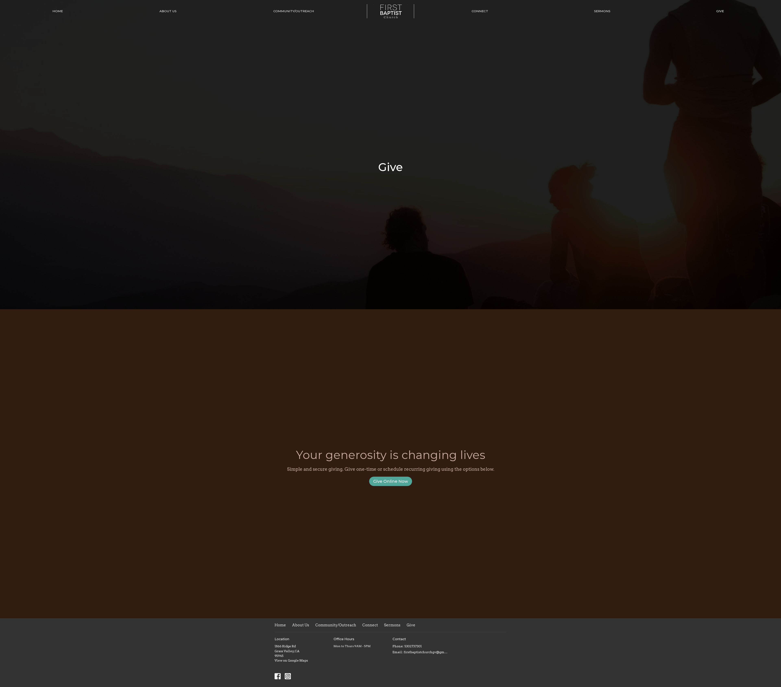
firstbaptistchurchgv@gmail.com (425, 652)
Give (720, 11)
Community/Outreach (293, 11)
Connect (480, 11)
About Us (168, 11)
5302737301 (413, 646)
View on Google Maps (291, 660)
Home (57, 11)
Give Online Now (390, 481)
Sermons (602, 11)
